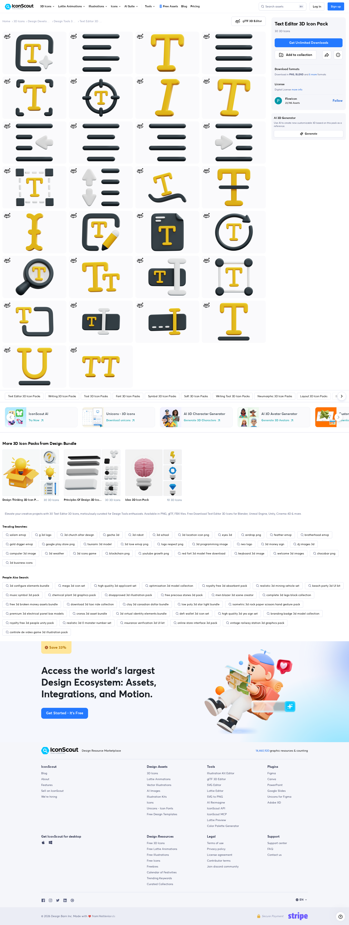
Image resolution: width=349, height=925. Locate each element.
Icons (150, 802)
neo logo (246, 544)
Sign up (336, 6)
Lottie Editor (215, 791)
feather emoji (283, 535)
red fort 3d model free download (203, 553)
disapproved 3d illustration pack (130, 595)
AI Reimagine (216, 802)
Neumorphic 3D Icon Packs (275, 396)
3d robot (138, 535)
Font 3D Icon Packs (128, 396)
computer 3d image (23, 553)
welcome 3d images (290, 553)
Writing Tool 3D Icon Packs (233, 396)
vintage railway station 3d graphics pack (257, 623)
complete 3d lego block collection (288, 595)
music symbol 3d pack (24, 595)
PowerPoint (275, 785)
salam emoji (18, 535)
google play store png (60, 544)
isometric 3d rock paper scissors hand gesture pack (266, 604)
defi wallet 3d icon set (194, 613)
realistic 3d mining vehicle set (279, 586)
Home (6, 21)
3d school (163, 535)
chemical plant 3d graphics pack (74, 595)
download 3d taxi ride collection (92, 604)
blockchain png (119, 553)
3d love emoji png (136, 544)
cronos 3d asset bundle (92, 613)
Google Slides (276, 791)
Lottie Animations (158, 779)
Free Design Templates (162, 814)
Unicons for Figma (279, 796)
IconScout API (216, 808)
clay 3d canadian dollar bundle (148, 604)
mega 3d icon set (73, 586)
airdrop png (253, 535)
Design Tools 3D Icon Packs (65, 21)
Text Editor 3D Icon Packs (91, 21)
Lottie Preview (216, 820)
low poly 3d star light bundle (201, 604)
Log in (317, 6)
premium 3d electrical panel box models (37, 613)
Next (338, 417)
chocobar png (326, 553)
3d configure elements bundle (29, 586)
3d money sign (274, 544)
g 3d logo (45, 535)
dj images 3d (305, 544)
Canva (271, 779)
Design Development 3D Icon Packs (39, 21)
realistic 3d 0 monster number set (89, 623)
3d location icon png (195, 535)
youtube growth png (155, 553)
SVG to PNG (215, 796)
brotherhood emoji (317, 535)
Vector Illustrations (159, 785)
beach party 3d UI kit (326, 586)
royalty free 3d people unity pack (32, 623)
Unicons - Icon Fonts (160, 808)
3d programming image (212, 544)
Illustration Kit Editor (220, 773)
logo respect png (172, 544)
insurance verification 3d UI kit (144, 623)
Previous (10, 417)
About (45, 779)
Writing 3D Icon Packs (62, 396)
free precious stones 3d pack (184, 595)
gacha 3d (113, 535)
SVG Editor (214, 785)
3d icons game (86, 553)
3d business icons (21, 563)
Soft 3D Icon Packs (196, 396)
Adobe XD (274, 802)
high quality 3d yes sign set (240, 613)
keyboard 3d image (251, 553)
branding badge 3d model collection (295, 613)
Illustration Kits (157, 796)
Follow (338, 100)
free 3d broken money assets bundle (34, 604)
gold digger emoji (21, 544)
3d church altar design (79, 535)
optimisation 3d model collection (171, 586)
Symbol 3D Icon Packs (162, 396)
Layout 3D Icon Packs (313, 396)
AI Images (153, 791)
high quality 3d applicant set (117, 586)
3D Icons (19, 21)
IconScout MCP (217, 814)
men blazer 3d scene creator (234, 595)
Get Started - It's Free (64, 713)
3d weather (56, 553)
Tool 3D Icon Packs (96, 396)
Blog (44, 773)
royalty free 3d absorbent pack (226, 586)
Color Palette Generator (223, 826)
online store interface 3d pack (197, 623)
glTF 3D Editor (216, 779)
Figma (271, 773)
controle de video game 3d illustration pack (39, 632)
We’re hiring (49, 796)
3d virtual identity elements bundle (143, 613)
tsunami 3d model (99, 544)
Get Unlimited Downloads (308, 42)
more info (297, 89)
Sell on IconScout (52, 791)
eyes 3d (227, 535)
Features (47, 785)
